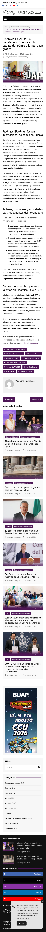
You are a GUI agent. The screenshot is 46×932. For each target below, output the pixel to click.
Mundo (7, 798)
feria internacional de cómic (15, 362)
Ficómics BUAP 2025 (13, 367)
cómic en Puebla (34, 354)
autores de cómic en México (15, 349)
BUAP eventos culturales (14, 354)
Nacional (8, 526)
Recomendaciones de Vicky (18, 57)
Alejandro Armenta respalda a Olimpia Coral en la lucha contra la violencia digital (23, 444)
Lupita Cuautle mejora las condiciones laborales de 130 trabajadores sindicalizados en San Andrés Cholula (23, 620)
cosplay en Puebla (12, 358)
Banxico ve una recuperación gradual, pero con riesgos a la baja (23, 488)
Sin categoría (10, 823)
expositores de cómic (31, 358)
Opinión (8, 813)
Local (6, 57)
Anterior (10, 399)
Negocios (9, 483)
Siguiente (35, 399)
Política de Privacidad (10, 928)
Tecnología (9, 828)
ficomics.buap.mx (31, 343)
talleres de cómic (26, 371)
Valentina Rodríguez (11, 54)
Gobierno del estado (12, 437)
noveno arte (10, 371)
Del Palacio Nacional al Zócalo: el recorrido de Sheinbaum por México (22, 575)
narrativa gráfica (31, 367)
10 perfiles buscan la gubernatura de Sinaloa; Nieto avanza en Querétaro (22, 532)
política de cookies (23, 918)
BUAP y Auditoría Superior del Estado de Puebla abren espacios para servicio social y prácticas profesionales (23, 667)
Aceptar (21, 923)
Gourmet (8, 788)
